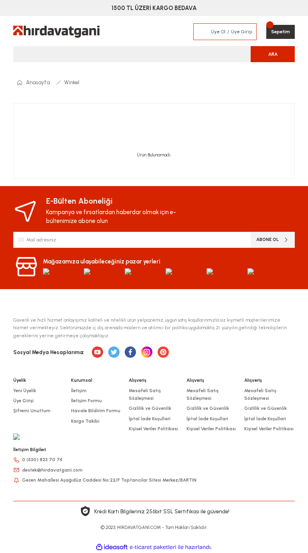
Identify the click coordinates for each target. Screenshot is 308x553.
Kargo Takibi (85, 421)
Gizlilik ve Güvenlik (150, 408)
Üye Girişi (23, 400)
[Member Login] (202, 31)
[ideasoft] (112, 547)
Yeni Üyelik (24, 390)
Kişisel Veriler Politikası (153, 428)
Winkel (71, 82)
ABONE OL (267, 239)
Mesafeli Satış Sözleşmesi (145, 394)
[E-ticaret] (153, 547)
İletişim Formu (86, 400)
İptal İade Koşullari (149, 418)
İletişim (79, 390)
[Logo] (56, 32)
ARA (273, 54)
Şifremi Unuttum (32, 410)
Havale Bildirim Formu (95, 410)
